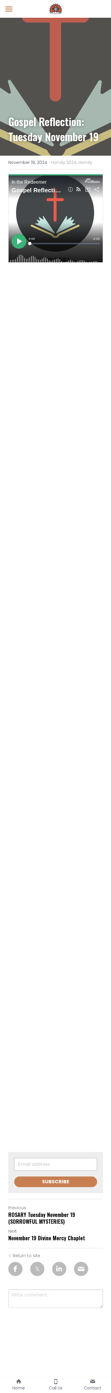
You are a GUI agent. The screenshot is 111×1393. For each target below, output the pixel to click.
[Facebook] (15, 1269)
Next (12, 1231)
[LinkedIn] (59, 1269)
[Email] (81, 1269)
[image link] (55, 8)
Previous (17, 1208)
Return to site (26, 1256)
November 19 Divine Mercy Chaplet (46, 1238)
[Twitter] (37, 1269)
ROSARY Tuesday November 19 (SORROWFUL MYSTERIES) (41, 1218)
